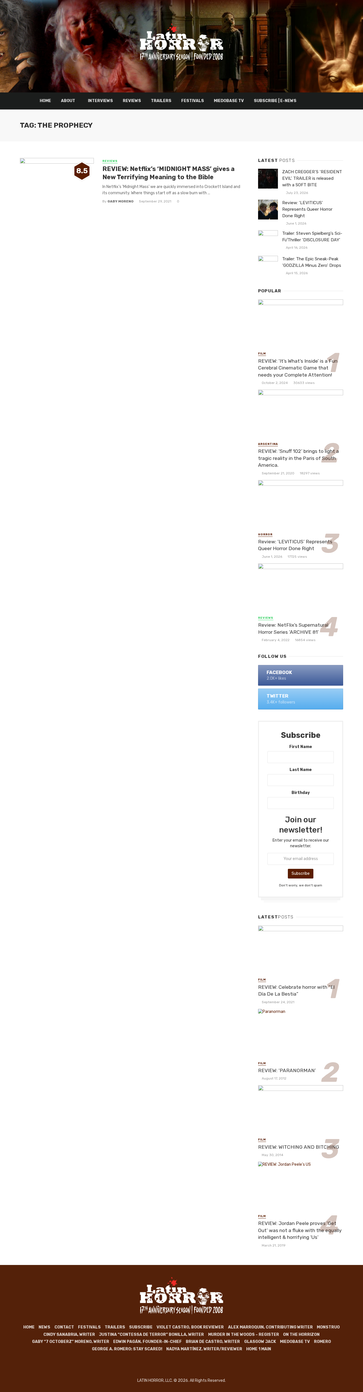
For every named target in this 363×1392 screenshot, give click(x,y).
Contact (64, 1327)
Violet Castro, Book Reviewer (190, 1327)
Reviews (132, 100)
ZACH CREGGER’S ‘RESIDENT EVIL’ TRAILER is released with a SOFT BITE (312, 178)
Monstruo (328, 1327)
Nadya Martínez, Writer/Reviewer (204, 1349)
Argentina (268, 444)
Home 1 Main (258, 1349)
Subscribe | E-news (275, 100)
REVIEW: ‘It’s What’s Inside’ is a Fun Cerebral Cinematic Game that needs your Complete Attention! (297, 368)
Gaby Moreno (120, 201)
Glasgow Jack (260, 1341)
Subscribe (141, 1327)
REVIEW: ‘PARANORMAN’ (287, 1070)
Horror (265, 534)
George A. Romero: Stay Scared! (127, 1349)
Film (262, 353)
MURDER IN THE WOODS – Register (243, 1334)
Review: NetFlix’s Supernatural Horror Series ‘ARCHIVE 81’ (293, 628)
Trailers (161, 100)
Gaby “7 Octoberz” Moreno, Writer (70, 1341)
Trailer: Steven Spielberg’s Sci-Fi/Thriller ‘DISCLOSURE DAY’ (312, 236)
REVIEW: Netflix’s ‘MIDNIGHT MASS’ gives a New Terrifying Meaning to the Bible (168, 172)
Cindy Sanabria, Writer (69, 1334)
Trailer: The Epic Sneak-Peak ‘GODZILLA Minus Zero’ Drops (311, 262)
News (44, 1327)
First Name (300, 746)
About (68, 100)
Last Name (301, 769)
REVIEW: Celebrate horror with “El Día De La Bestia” (296, 990)
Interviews (100, 100)
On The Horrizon (301, 1334)
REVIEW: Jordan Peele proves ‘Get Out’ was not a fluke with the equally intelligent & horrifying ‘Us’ (300, 1230)
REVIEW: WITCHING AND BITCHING (298, 1147)
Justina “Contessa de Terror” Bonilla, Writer (151, 1334)
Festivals (192, 100)
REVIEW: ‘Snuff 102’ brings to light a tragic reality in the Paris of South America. (298, 458)
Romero (322, 1341)
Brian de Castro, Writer (213, 1341)
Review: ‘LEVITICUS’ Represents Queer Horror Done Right (307, 209)
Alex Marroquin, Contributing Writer (270, 1327)
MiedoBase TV (229, 100)
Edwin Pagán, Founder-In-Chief (147, 1341)
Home (45, 100)
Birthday (301, 792)
